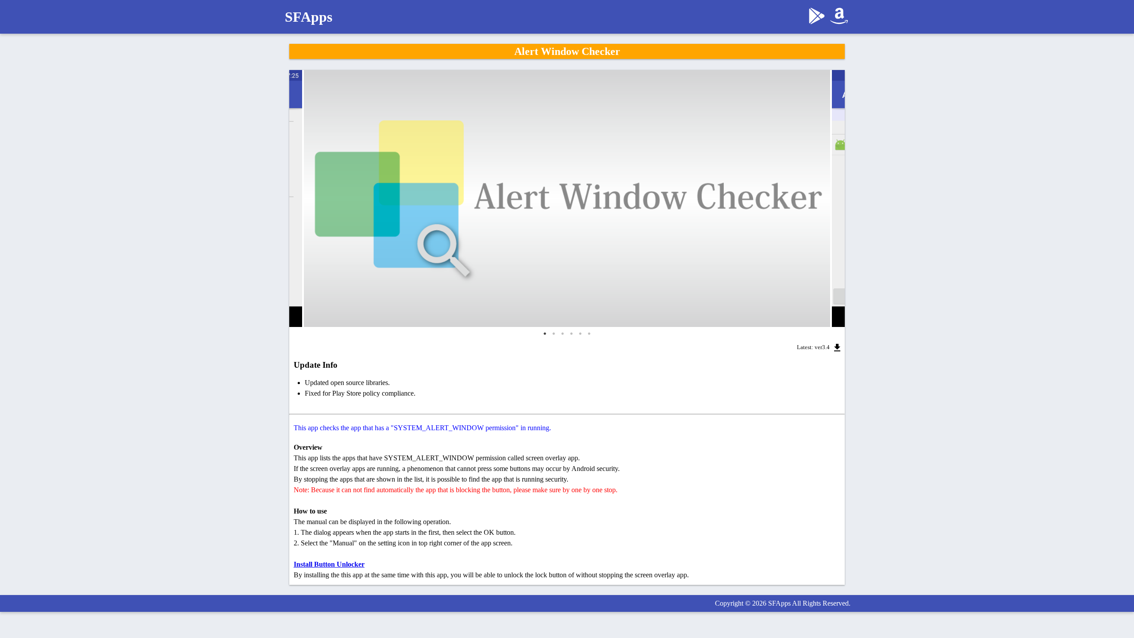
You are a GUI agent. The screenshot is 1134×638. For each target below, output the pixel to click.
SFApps (308, 17)
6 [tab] (589, 333)
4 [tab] (571, 333)
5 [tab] (580, 333)
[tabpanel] (567, 198)
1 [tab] (544, 333)
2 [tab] (553, 333)
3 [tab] (562, 333)
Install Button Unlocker (329, 564)
